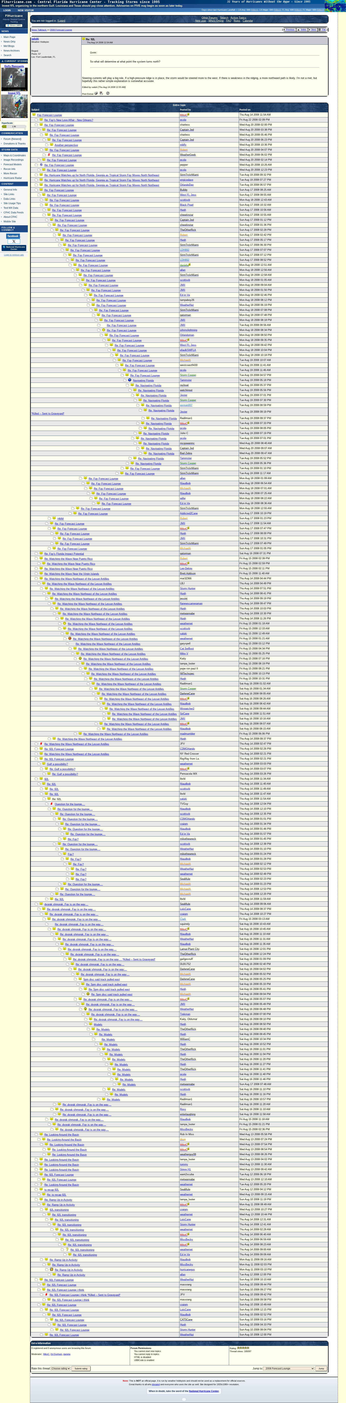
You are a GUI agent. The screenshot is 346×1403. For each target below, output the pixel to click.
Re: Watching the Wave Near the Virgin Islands (71, 573)
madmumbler (187, 733)
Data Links (9, 199)
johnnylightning (188, 330)
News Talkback (39, 30)
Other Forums (210, 17)
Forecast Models (13, 164)
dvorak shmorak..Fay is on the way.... (66, 904)
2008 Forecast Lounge (61, 30)
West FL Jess (188, 194)
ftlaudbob (185, 483)
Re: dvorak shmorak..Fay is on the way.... (71, 909)
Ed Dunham (56, 1354)
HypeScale (7, 123)
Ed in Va (185, 294)
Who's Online (216, 20)
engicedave (186, 179)
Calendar (248, 20)
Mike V (184, 653)
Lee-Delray (186, 568)
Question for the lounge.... (70, 804)
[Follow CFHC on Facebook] (13, 236)
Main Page (9, 37)
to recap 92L (51, 1189)
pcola (183, 119)
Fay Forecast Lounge (49, 115)
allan (182, 269)
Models (98, 1024)
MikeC (46, 1354)
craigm (184, 823)
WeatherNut (187, 304)
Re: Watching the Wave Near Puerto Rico (68, 558)
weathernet (186, 623)
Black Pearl (186, 204)
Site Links (9, 194)
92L (46, 779)
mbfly (183, 144)
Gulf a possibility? (57, 764)
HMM (60, 518)
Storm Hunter (187, 588)
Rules (237, 20)
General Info (10, 189)
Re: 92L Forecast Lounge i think (65, 1289)
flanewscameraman (191, 603)
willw (182, 498)
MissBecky (186, 1129)
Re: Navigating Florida (148, 385)
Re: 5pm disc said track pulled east (106, 984)
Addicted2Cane (189, 513)
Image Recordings (14, 159)
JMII (182, 284)
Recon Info (9, 169)
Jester (183, 395)
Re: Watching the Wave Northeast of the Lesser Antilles (76, 578)
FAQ (228, 20)
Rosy (183, 1109)
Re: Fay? (73, 839)
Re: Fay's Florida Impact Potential (64, 553)
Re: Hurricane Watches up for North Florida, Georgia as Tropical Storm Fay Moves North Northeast (101, 175)
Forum (7, 139)
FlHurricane (14, 15)
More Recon (10, 173)
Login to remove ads (14, 255)
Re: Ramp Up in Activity (58, 1199)
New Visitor (26, 10)
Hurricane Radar (13, 178)
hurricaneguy (187, 1269)
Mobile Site (10, 221)
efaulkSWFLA (188, 350)
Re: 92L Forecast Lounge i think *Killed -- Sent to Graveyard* (85, 1294)
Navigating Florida (143, 380)
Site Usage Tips (12, 203)
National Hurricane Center (204, 1391)
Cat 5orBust (187, 648)
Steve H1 (185, 1169)
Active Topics (238, 17)
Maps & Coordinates (15, 155)
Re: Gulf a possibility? (62, 769)
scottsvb (185, 199)
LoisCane (185, 908)
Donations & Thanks (15, 143)
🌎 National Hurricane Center (14, 248)
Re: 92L (51, 784)
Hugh (183, 209)
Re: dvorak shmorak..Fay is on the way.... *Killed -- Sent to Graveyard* (114, 959)
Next (314, 29)
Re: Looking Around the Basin (61, 1134)
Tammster (186, 380)
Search (7, 55)
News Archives (12, 50)
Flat (323, 29)
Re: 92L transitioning (64, 1214)
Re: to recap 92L (56, 1194)
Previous (290, 29)
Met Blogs (9, 46)
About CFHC (10, 217)
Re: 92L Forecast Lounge (59, 749)
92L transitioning (59, 1209)
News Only (9, 41)
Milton (254, 10)
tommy (184, 1164)
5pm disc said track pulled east (101, 979)
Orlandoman (187, 335)
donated (156, 1384)
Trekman (185, 1014)
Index (303, 29)
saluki (35, 38)
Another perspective (66, 145)
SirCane (184, 713)
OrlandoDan (187, 184)
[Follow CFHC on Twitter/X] (14, 241)
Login (7, 10)
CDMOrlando (187, 748)
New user (200, 20)
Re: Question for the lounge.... (75, 809)
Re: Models (103, 1029)
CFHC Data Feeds (14, 212)
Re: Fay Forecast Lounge (59, 125)
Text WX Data (11, 208)
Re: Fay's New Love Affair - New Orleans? (68, 120)
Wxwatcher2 (187, 708)
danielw (66, 1354)
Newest (16, 139)
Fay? (71, 854)
